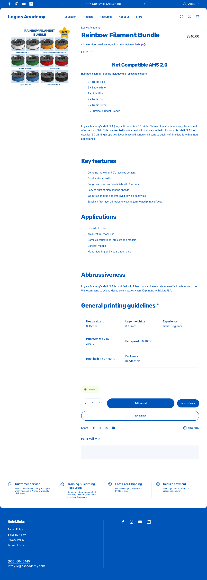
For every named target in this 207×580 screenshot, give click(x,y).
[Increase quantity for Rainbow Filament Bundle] (100, 403)
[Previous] (63, 4)
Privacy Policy (16, 539)
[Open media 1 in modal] (39, 57)
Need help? (193, 427)
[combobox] (191, 4)
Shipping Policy (17, 534)
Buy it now (140, 415)
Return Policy (15, 529)
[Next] (143, 4)
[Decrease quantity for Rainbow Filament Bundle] (85, 403)
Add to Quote (188, 403)
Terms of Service (17, 545)
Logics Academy (26, 17)
